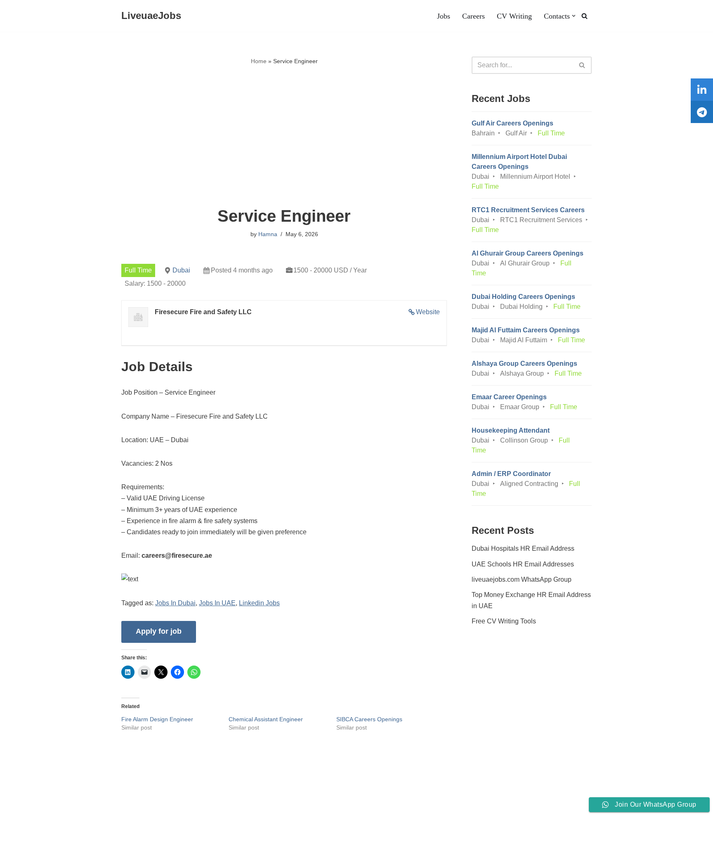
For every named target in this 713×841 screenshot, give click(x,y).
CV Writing (514, 16)
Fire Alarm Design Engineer (157, 719)
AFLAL (107, 830)
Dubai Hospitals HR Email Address (523, 548)
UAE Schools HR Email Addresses (523, 564)
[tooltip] (702, 89)
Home (259, 61)
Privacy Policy (119, 809)
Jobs (443, 16)
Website (428, 311)
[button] (574, 16)
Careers (473, 16)
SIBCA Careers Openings (369, 719)
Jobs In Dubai (175, 602)
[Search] (584, 16)
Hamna (267, 234)
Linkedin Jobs (259, 602)
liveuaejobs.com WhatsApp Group (521, 579)
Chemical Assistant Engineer (266, 719)
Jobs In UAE (217, 602)
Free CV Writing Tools (504, 621)
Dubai (181, 270)
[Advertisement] (284, 136)
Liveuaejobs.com (31, 830)
